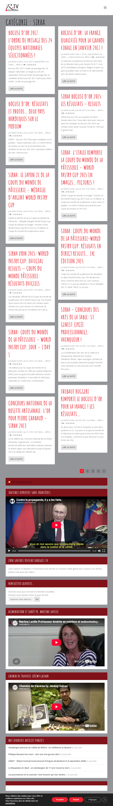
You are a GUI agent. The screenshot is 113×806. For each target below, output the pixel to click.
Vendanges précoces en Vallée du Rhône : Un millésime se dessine (39, 747)
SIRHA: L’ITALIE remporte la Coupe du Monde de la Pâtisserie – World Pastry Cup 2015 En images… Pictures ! (82, 167)
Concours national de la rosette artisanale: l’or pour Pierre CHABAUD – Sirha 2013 (30, 414)
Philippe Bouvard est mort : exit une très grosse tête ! (34, 754)
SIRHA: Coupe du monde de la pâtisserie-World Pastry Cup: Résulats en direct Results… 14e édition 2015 (81, 245)
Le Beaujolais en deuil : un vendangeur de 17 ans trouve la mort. (39, 768)
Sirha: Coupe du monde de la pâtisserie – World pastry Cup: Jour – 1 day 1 (29, 343)
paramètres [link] (10, 803)
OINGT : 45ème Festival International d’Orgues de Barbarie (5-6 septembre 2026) (47, 761)
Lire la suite (16, 88)
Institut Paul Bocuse (76, 57)
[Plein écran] (103, 550)
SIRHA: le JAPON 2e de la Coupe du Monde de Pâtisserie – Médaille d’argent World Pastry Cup (28, 189)
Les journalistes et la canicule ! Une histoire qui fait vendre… (37, 774)
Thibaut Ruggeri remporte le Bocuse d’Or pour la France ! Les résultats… (81, 402)
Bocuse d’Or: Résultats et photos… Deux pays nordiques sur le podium (28, 115)
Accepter (60, 799)
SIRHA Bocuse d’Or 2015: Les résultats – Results (82, 100)
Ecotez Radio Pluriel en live (22, 482)
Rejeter (76, 799)
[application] (56, 525)
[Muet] (99, 550)
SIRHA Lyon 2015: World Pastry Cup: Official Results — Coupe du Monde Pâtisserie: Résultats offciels (28, 268)
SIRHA (18, 64)
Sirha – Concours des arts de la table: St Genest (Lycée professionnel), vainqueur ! (80, 324)
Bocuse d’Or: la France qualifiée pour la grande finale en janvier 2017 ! (83, 40)
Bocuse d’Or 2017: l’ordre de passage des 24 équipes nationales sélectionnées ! (30, 44)
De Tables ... (39, 133)
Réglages (93, 799)
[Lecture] (9, 550)
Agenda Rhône (40, 61)
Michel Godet (17, 61)
